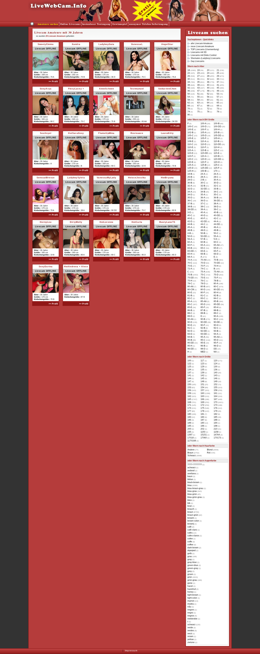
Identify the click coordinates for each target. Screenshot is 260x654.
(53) (190, 100)
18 (188, 70)
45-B (203, 227)
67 (198, 105)
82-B (216, 295)
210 (215, 429)
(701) (191, 402)
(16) (200, 102)
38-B (189, 206)
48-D (203, 230)
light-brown (192, 595)
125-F (216, 168)
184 (202, 417)
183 (189, 417)
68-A (189, 257)
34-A (189, 192)
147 (189, 381)
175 (202, 408)
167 (215, 399)
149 (215, 381)
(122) (205, 411)
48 (208, 91)
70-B (216, 260)
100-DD (217, 126)
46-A (216, 227)
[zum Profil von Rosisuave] (137, 158)
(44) (210, 100)
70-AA (204, 260)
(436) (220, 73)
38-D (216, 206)
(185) (217, 268)
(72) (217, 384)
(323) (218, 387)
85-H (216, 307)
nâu (189, 606)
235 (189, 432)
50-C (216, 233)
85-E (189, 307)
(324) (218, 396)
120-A (203, 156)
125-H (190, 171)
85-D (203, 304)
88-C (189, 313)
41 (218, 85)
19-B (189, 174)
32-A (189, 186)
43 (198, 88)
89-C (216, 313)
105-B (216, 132)
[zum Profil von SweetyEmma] (46, 69)
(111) (218, 340)
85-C (189, 304)
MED (203, 352)
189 (189, 423)
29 (218, 76)
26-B (189, 177)
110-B (216, 141)
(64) (210, 97)
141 (189, 375)
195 (189, 426)
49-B (216, 230)
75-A (203, 271)
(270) (205, 319)
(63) (191, 387)
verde (190, 627)
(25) (191, 325)
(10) (210, 102)
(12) (210, 105)
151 (202, 384)
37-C (203, 203)
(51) (218, 277)
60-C (216, 242)
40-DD (217, 215)
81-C (203, 295)
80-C (216, 286)
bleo (189, 500)
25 (218, 73)
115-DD (204, 153)
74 (188, 111)
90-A (216, 316)
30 (188, 79)
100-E (190, 129)
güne (189, 583)
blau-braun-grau (195, 488)
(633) (200, 85)
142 (202, 375)
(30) (219, 126)
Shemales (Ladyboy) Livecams (205, 58)
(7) (191, 150)
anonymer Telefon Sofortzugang (148, 24)
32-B (203, 186)
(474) (204, 257)
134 (189, 369)
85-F (203, 307)
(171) (218, 360)
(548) (205, 408)
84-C (216, 298)
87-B (203, 310)
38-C (203, 206)
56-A (189, 239)
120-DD (217, 159)
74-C (203, 268)
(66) (218, 123)
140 (215, 372)
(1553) (192, 274)
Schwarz (191, 455)
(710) (205, 274)
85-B (216, 301)
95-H (189, 346)
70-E (189, 266)
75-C (203, 274)
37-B (189, 203)
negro (190, 612)
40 (208, 85)
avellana (191, 473)
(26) (219, 144)
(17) (218, 156)
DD (215, 349)
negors (190, 609)
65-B (189, 248)
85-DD (217, 304)
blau (189, 485)
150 (189, 384)
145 (202, 378)
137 (189, 372)
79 (218, 111)
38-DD (190, 209)
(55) (192, 277)
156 (189, 390)
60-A (189, 242)
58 (188, 100)
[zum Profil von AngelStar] (167, 69)
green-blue (192, 565)
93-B (216, 331)
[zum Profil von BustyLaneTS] (167, 247)
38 (188, 85)
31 (198, 79)
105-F (203, 138)
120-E (190, 162)
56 (208, 97)
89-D (189, 316)
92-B (203, 328)
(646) (191, 85)
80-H (216, 292)
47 (198, 91)
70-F (203, 266)
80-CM (190, 289)
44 (208, 88)
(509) (191, 76)
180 (189, 414)
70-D (203, 263)
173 (215, 405)
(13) (192, 153)
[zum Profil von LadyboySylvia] (76, 203)
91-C (189, 328)
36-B (216, 197)
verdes (190, 630)
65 (218, 102)
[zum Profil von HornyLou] (46, 247)
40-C (189, 215)
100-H (217, 129)
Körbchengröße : (42, 77)
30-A (216, 180)
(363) (218, 260)
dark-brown (192, 547)
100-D (204, 126)
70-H (216, 266)
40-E (189, 218)
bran (189, 506)
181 (202, 414)
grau (189, 556)
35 (198, 82)
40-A (203, 212)
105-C (190, 135)
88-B (216, 310)
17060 (204, 437)
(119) (191, 94)
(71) (205, 126)
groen (190, 574)
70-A (189, 260)
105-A (203, 132)
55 (198, 97)
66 (188, 105)
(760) (191, 82)
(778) (210, 82)
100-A (203, 123)
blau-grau (192, 491)
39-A (203, 209)
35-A (203, 194)
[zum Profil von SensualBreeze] (46, 203)
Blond (210, 449)
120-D (204, 159)
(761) (220, 82)
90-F (203, 325)
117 (202, 360)
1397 (189, 434)
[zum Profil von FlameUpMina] (106, 158)
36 (208, 82)
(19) (205, 135)
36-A (203, 197)
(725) (211, 452)
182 (215, 414)
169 (202, 402)
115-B (203, 150)
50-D (189, 236)
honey (190, 592)
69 (218, 105)
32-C (216, 186)
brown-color (193, 521)
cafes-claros (193, 535)
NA (215, 352)
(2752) (193, 452)
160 (202, 393)
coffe (189, 541)
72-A (189, 268)
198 (215, 426)
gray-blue (192, 562)
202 (202, 429)
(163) (205, 390)
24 (208, 73)
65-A (203, 245)
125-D (190, 168)
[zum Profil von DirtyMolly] (76, 247)
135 (202, 369)
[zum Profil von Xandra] (76, 69)
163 (202, 396)
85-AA (204, 301)
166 (202, 399)
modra (190, 604)
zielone (191, 642)
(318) (192, 260)
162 (189, 396)
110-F (203, 147)
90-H (216, 325)
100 (189, 360)
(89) (204, 387)
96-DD (190, 349)
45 (218, 88)
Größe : (38, 75)
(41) (203, 316)
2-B (202, 180)
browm (190, 518)
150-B (203, 171)
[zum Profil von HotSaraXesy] (76, 158)
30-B (189, 183)
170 (215, 171)
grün (189, 577)
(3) (190, 108)
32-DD (204, 189)
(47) (220, 97)
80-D (203, 289)
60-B (203, 242)
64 (208, 102)
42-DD (204, 221)
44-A (216, 221)
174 (189, 408)
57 (218, 97)
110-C (190, 144)
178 (202, 411)
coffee (190, 544)
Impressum (131, 650)
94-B (189, 337)
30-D (216, 183)
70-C (189, 263)
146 (215, 378)
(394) (218, 301)
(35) (200, 100)
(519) (210, 85)
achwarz (191, 467)
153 (189, 387)
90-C (216, 319)
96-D (216, 346)
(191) (192, 248)
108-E (190, 141)
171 (189, 405)
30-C (203, 183)
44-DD (217, 224)
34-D (189, 194)
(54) (200, 70)
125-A (190, 165)
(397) (192, 304)
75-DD (190, 277)
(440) (210, 73)
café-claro (192, 530)
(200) (205, 304)
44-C (203, 224)
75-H (189, 280)
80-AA (190, 286)
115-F (190, 156)
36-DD (217, 200)
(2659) (212, 449)
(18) (205, 159)
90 (188, 114)
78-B (216, 280)
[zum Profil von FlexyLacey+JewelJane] (76, 114)
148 (202, 381)
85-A (189, 301)
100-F (203, 129)
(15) (192, 159)
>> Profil (53, 81)
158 (215, 390)
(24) (205, 292)
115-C (216, 150)
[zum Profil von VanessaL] (137, 69)
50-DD (204, 236)
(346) (191, 88)
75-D (216, 274)
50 (188, 94)
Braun (190, 452)
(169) (191, 414)
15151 (204, 434)
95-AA (217, 337)
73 (218, 108)
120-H (217, 162)
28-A (203, 177)
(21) (205, 186)
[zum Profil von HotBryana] (167, 203)
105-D (204, 135)
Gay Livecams (197, 61)
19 (198, 70)
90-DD (204, 322)
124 (215, 363)
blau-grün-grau (194, 497)
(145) (191, 405)
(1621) (218, 402)
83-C (203, 298)
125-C (217, 165)
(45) (205, 192)
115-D (190, 153)
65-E (203, 251)
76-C (203, 280)
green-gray (192, 568)
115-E (216, 153)
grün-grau (192, 580)
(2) (219, 108)
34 (188, 82)
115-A (190, 150)
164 (215, 396)
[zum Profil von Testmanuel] (137, 114)
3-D (189, 212)
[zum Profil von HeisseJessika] (137, 203)
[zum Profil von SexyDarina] (46, 292)
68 (208, 105)
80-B (203, 286)
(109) (218, 316)
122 (189, 363)
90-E (189, 325)
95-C (203, 340)
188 (215, 420)
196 (202, 426)
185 (215, 417)
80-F (203, 292)
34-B (203, 192)
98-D (203, 349)
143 (215, 375)
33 (218, 79)
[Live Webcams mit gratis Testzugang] (79, 20)
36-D (203, 200)
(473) (220, 76)
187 (202, 420)
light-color (192, 598)
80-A (216, 283)
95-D (216, 340)
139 (202, 372)
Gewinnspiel (119, 24)
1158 (216, 432)
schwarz (191, 624)
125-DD (204, 168)
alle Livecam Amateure (202, 43)
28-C (216, 177)
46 (188, 91)
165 (189, 399)
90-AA (190, 319)
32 (208, 79)
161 (215, 393)
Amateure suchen (47, 24)
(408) (200, 73)
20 (208, 70)
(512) (191, 79)
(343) (194, 491)
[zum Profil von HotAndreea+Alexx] (76, 292)
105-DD (217, 135)
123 (202, 363)
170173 (217, 437)
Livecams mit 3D (199, 52)
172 (202, 405)
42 (188, 88)
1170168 (191, 440)
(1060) (191, 70)
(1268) (205, 393)
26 (188, 76)
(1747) (192, 399)
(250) (205, 402)
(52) (205, 277)
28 (208, 76)
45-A (189, 227)
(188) (205, 399)
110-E (190, 147)
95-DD (190, 343)
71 (198, 108)
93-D (189, 334)
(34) (205, 123)
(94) (210, 94)
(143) (191, 390)
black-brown (193, 482)
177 (189, 411)
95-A (203, 337)
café (189, 527)
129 (202, 366)
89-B (203, 313)
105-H (217, 138)
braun (190, 512)
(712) (220, 79)
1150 (203, 432)
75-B (189, 274)
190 (202, 423)
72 (208, 108)
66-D (216, 254)
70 (188, 108)
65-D (216, 248)
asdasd (191, 470)
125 (189, 366)
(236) (220, 70)
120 (215, 360)
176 (215, 408)
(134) (205, 340)
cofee (190, 538)
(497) (205, 286)
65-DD (190, 251)
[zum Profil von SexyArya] (46, 114)
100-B (216, 123)
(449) (218, 399)
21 (218, 70)
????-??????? (194, 464)
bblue (190, 479)
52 (208, 94)
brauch (190, 509)
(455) (210, 76)
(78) (220, 94)
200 (189, 429)
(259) (218, 390)
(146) (220, 91)
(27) (218, 132)
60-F (189, 245)
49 (218, 91)
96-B (203, 346)
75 (198, 111)
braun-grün (192, 515)
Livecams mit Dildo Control (203, 55)
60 (208, 100)
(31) (217, 429)
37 (218, 82)
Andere (191, 449)
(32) (220, 100)
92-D (189, 331)
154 (202, 387)
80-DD (217, 289)
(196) (218, 283)
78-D (203, 283)
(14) (190, 105)
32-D (189, 189)
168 (189, 402)
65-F (216, 251)
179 (215, 411)
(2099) (192, 485)
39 (198, 85)
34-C (216, 192)
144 (189, 378)
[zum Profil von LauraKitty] (167, 158)
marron (190, 601)
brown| (190, 524)
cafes (190, 533)
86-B (189, 310)
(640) (210, 79)
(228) (218, 319)
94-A (216, 334)
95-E (203, 343)
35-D (189, 197)
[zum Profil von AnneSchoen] (106, 114)
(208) (191, 91)
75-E (203, 277)
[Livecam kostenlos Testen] (147, 20)
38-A (216, 203)
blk (188, 503)
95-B (189, 340)
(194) (205, 289)
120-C (190, 159)
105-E (190, 138)
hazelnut (191, 589)
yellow (190, 639)
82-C (189, 298)
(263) (218, 274)
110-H (216, 147)
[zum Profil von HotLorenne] (106, 247)
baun (189, 476)
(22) (220, 102)
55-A (216, 236)
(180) (194, 580)
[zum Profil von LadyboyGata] (106, 69)
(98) (200, 94)
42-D (189, 221)
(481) (205, 245)
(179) (200, 91)
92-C (216, 328)
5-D (215, 239)
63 (198, 102)
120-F (203, 162)
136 (215, 369)
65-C (203, 248)
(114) (192, 263)
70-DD (217, 263)
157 (202, 390)
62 (188, 102)
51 (198, 94)
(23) (192, 135)
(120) (193, 624)
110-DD (217, 144)
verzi (189, 633)
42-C (216, 218)
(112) (218, 408)
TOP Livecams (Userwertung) (205, 49)
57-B (203, 239)
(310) (205, 396)
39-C (216, 209)
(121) (210, 70)
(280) (220, 88)
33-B (216, 189)
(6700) (193, 512)
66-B (203, 254)
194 (215, 423)
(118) (191, 393)
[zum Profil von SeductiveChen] (167, 114)
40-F (203, 218)
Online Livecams (70, 24)
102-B (190, 132)
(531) (200, 79)
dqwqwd (191, 550)
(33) (191, 292)
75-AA (217, 271)
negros (190, 615)
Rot (208, 452)
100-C (190, 126)
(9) (218, 165)
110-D (203, 144)
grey (189, 571)
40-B (216, 212)
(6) (209, 108)
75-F (216, 277)
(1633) (192, 577)
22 (188, 73)
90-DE (217, 322)
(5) (189, 123)
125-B (203, 165)
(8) (205, 141)
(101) (190, 271)
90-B (203, 319)
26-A (216, 174)
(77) (192, 449)
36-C (189, 200)
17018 (190, 437)
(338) (210, 88)
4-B (189, 233)
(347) (200, 88)
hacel (190, 586)
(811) (200, 82)
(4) (199, 105)
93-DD (204, 334)
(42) (194, 515)
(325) (191, 73)
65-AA (217, 245)
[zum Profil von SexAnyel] (46, 158)
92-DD (204, 331)
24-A (203, 174)
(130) (192, 322)
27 (198, 76)
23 (198, 73)
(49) (192, 126)
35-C (216, 194)
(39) (218, 197)
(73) (190, 97)
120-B (216, 156)
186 (189, 420)
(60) (200, 97)
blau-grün (192, 494)
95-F (216, 343)
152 (215, 384)
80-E (189, 292)
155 (215, 387)
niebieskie (192, 618)
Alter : (37, 72)
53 (218, 94)
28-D (189, 180)
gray (189, 559)
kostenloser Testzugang (96, 24)
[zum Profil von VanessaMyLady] (106, 203)
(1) (199, 111)
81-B (189, 295)
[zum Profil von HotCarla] (137, 247)
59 (198, 100)
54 (188, 97)
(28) (190, 102)
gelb (189, 553)
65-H (189, 254)
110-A (203, 141)
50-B (203, 233)
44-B (189, 224)
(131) (191, 408)
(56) (219, 304)
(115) (192, 301)
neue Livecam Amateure (202, 46)
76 (208, 111)
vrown (190, 636)
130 (215, 366)
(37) (218, 245)
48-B (189, 230)
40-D (203, 215)
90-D (189, 322)
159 (189, 393)
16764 (217, 434)
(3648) (194, 455)
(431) (200, 76)
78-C (189, 283)
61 (218, 100)
